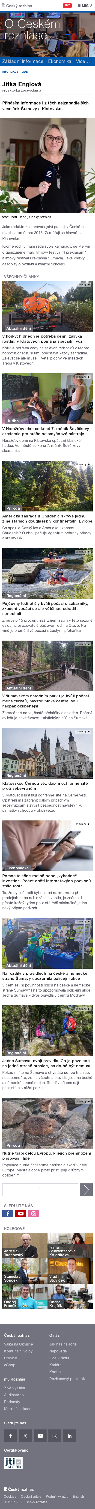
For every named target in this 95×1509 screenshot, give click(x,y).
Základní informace (23, 61)
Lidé (25, 71)
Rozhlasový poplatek (67, 1379)
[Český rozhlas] (17, 5)
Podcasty (12, 1402)
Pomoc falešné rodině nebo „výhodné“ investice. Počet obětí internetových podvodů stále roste (46, 880)
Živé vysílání (14, 1388)
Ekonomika (59, 61)
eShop (9, 1365)
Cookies (10, 1496)
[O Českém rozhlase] (47, 34)
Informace (10, 71)
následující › (86, 1189)
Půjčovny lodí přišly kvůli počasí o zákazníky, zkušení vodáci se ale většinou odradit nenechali (45, 608)
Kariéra (55, 1365)
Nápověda (58, 1351)
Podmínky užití (57, 1496)
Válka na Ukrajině (18, 1344)
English (78, 1496)
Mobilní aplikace (18, 1409)
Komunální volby (18, 1351)
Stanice (10, 1358)
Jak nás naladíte (63, 1344)
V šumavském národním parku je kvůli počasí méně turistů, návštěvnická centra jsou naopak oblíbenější (45, 701)
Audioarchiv (14, 1395)
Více (83, 61)
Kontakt (56, 1372)
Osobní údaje (31, 1496)
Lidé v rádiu (59, 1358)
